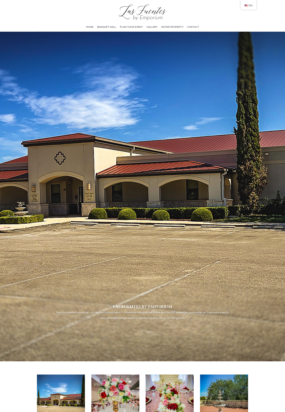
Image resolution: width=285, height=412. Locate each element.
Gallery (152, 27)
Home (90, 27)
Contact (193, 27)
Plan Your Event (131, 27)
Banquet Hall (106, 27)
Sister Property (172, 27)
